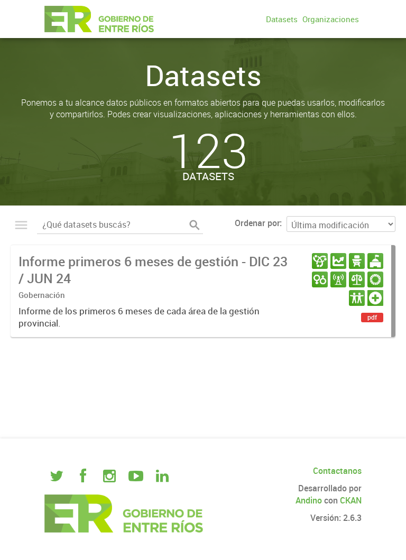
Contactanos (337, 471)
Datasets (282, 19)
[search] (194, 225)
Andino (309, 500)
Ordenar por (257, 223)
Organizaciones (330, 19)
